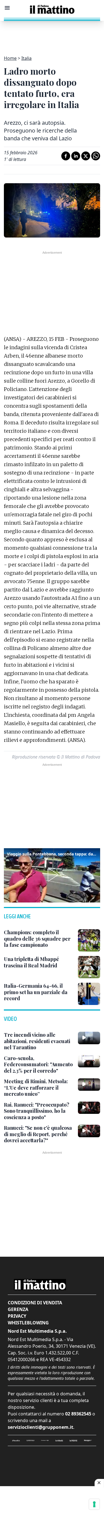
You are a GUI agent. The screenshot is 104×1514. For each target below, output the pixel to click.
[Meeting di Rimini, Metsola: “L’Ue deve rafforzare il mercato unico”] (89, 1084)
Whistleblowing (28, 1323)
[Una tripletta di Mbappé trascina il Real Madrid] (89, 967)
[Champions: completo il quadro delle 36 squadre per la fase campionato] (89, 940)
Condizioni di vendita (35, 1303)
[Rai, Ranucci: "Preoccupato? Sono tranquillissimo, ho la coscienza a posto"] (89, 1108)
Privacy (17, 1316)
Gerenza (18, 1309)
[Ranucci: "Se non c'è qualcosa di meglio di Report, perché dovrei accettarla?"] (89, 1131)
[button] (52, 874)
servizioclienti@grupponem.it (40, 1427)
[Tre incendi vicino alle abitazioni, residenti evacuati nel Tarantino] (89, 1038)
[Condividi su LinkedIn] (75, 155)
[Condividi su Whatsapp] (95, 155)
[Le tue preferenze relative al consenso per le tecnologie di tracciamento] (94, 1504)
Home (10, 58)
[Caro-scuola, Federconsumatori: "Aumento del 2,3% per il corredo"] (89, 1061)
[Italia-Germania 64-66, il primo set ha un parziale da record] (89, 994)
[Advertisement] (52, 35)
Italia (26, 58)
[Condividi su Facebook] (65, 155)
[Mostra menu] (7, 7)
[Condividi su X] (85, 155)
